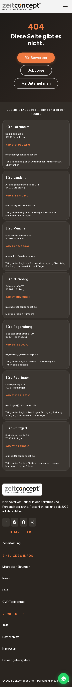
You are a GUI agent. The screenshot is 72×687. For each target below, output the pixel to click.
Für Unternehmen (36, 83)
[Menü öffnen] (65, 6)
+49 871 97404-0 (16, 195)
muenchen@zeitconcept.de (21, 256)
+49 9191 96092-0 (17, 144)
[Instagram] (14, 522)
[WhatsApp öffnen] (63, 678)
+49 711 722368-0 (17, 446)
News (6, 578)
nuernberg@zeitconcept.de (21, 306)
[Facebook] (23, 522)
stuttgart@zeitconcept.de (20, 456)
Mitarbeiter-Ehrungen (16, 566)
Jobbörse (36, 70)
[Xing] (32, 522)
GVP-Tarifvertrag (13, 601)
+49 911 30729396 (17, 296)
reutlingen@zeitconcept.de (20, 405)
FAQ (5, 590)
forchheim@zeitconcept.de (21, 154)
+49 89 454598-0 (17, 246)
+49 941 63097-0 (17, 344)
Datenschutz (10, 637)
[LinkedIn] (6, 522)
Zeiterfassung (11, 543)
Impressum (9, 648)
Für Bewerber (36, 57)
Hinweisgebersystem (16, 660)
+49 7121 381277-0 (18, 395)
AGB (5, 625)
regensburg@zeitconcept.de (21, 354)
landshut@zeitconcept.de (20, 205)
